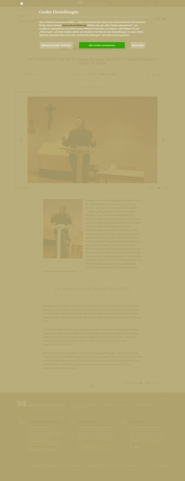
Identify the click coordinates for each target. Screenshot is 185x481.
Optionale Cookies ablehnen (56, 45)
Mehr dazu (138, 45)
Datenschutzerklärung (74, 25)
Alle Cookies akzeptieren (102, 45)
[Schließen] (92, 3)
